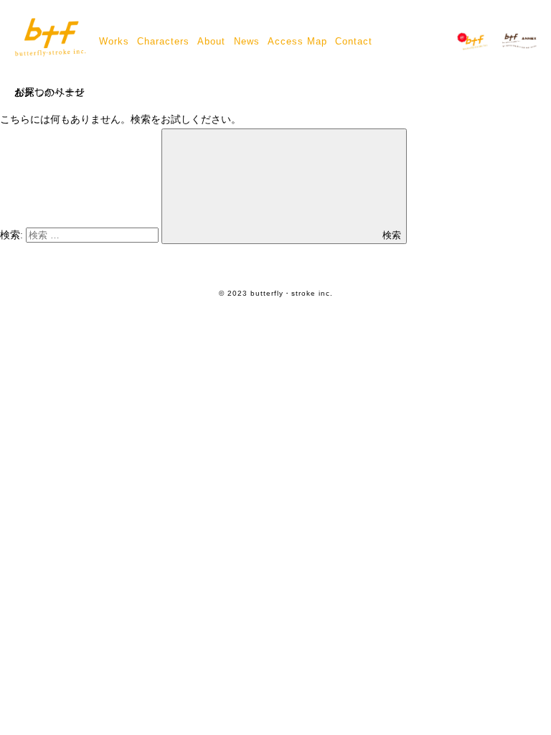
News (247, 41)
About (211, 41)
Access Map (297, 41)
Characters (163, 41)
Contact (353, 41)
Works (114, 41)
